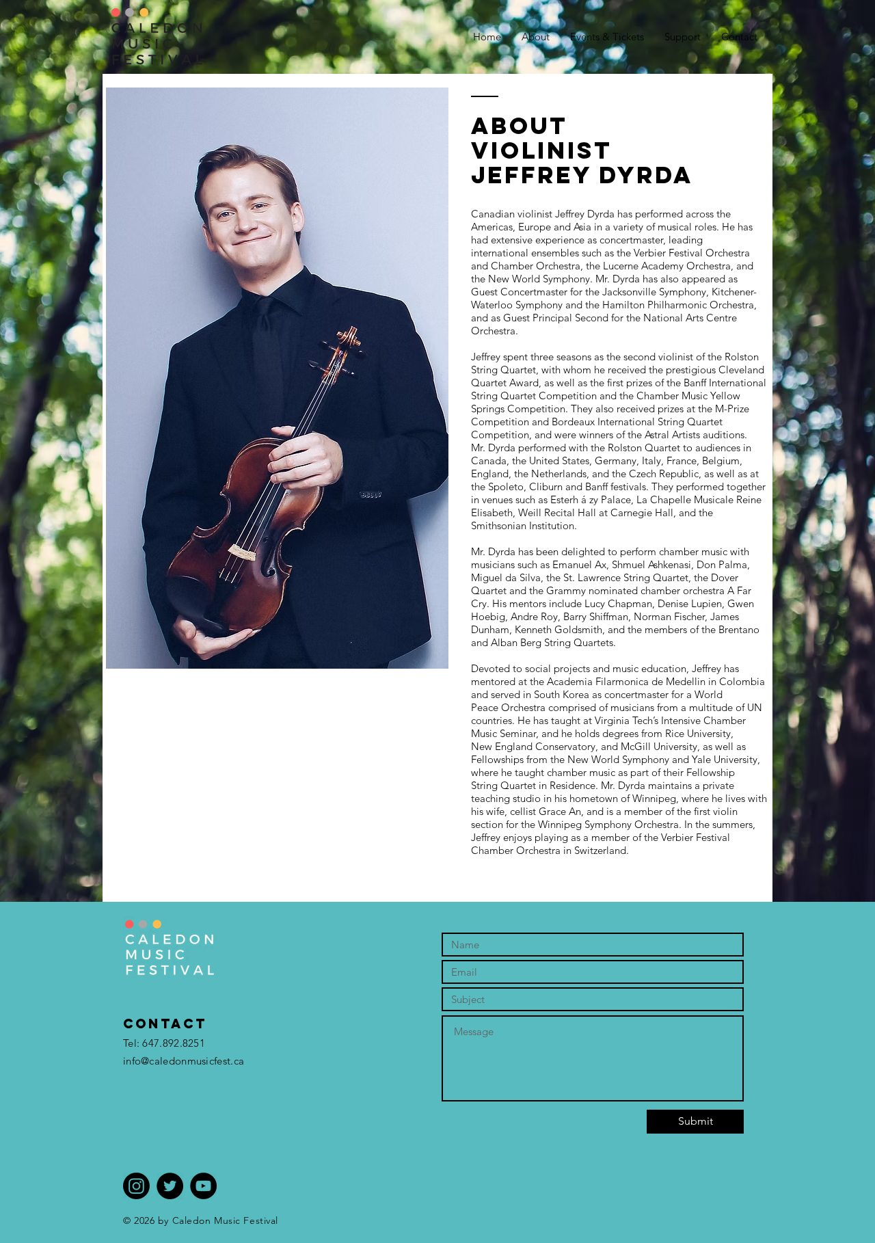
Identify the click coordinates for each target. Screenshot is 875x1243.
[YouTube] (203, 1186)
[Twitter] (170, 1186)
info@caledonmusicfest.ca (183, 1060)
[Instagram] (136, 1186)
